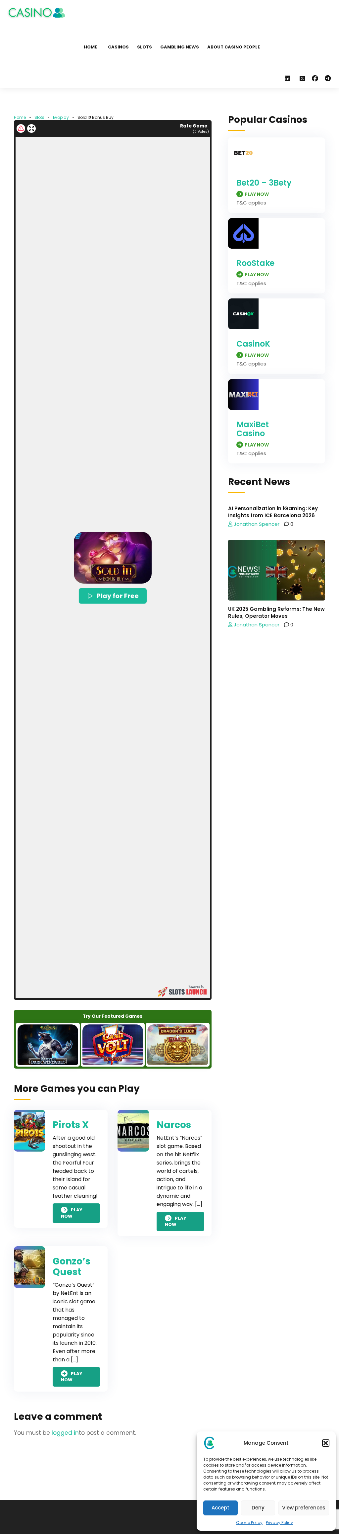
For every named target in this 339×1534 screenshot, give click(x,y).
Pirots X (71, 1124)
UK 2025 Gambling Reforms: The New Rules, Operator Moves (276, 612)
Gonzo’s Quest (71, 1266)
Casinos (118, 47)
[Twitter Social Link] (302, 78)
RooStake (255, 263)
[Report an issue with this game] (21, 128)
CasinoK (253, 343)
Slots (144, 47)
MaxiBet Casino (252, 429)
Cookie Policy (249, 1522)
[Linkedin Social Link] (288, 78)
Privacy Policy (279, 1522)
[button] (325, 1443)
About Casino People (233, 47)
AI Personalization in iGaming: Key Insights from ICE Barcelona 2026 (273, 512)
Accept (220, 1507)
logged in (65, 1433)
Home (90, 47)
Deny (258, 1507)
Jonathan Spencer (255, 524)
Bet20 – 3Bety (264, 182)
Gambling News (179, 47)
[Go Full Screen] (31, 128)
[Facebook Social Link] (315, 78)
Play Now (71, 1213)
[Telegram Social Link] (327, 78)
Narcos (174, 1124)
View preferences (303, 1507)
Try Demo (47, 1044)
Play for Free (118, 595)
